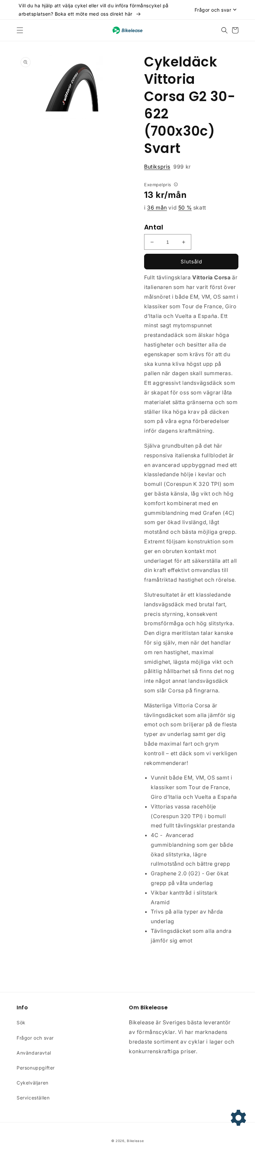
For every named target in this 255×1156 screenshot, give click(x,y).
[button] (20, 30)
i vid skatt (175, 207)
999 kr (167, 166)
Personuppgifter (36, 1068)
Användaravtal (34, 1053)
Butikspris (157, 166)
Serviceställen (33, 1097)
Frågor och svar (35, 1038)
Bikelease (135, 1141)
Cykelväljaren (32, 1082)
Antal (153, 227)
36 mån (157, 207)
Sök (21, 1022)
